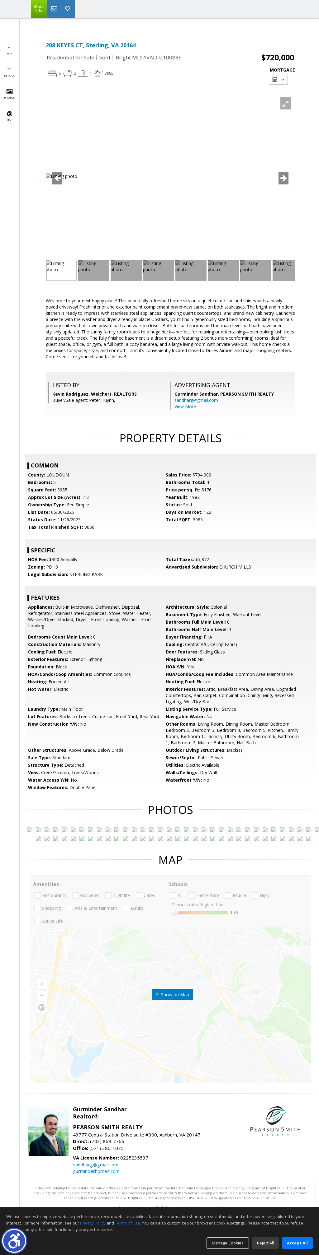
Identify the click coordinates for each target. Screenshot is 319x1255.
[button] (14, 1241)
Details (9, 75)
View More (185, 406)
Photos (9, 97)
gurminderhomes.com (96, 1171)
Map (9, 119)
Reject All (265, 1243)
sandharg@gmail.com (196, 400)
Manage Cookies (228, 1243)
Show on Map (174, 994)
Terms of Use (127, 1223)
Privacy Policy (93, 1223)
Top (9, 53)
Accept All (297, 1243)
